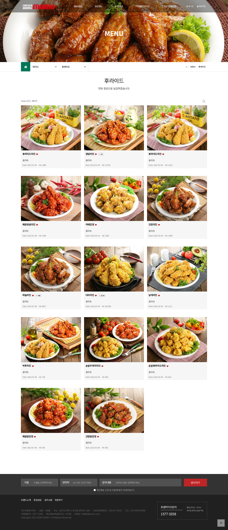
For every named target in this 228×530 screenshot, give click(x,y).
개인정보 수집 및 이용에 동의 (109, 490)
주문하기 (58, 499)
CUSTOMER (169, 6)
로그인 (190, 6)
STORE (119, 6)
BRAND (78, 6)
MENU (98, 6)
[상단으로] (221, 523)
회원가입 (202, 6)
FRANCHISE (143, 6)
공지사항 (48, 499)
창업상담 (38, 499)
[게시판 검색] (204, 101)
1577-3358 (168, 513)
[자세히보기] (128, 490)
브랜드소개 (26, 499)
